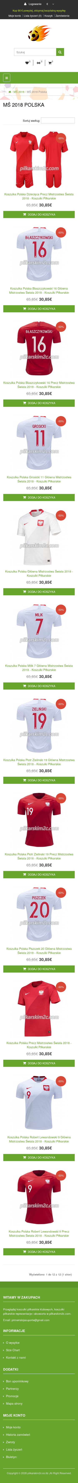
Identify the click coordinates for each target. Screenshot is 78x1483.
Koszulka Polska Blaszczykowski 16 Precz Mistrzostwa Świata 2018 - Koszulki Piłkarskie (39, 385)
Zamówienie (62, 15)
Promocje (12, 1396)
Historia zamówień (18, 1434)
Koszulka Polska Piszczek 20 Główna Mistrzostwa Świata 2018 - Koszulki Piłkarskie (39, 951)
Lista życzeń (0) (33, 15)
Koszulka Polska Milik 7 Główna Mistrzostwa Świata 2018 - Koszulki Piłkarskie (39, 668)
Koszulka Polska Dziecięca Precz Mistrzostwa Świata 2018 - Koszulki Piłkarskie (39, 196)
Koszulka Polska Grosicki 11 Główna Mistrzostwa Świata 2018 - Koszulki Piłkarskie (39, 479)
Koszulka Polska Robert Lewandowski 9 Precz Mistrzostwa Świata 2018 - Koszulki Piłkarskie (39, 1233)
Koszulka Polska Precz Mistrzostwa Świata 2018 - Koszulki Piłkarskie (39, 1045)
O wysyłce (13, 1342)
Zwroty (10, 1442)
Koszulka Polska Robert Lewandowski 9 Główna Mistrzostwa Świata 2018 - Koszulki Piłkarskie (39, 1139)
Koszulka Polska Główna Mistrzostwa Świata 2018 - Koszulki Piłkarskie (39, 573)
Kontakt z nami (16, 1357)
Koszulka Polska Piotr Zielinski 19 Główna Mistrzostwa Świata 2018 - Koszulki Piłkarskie (39, 762)
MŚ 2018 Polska (37, 92)
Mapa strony (14, 1403)
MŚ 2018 (19, 92)
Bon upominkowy (17, 1381)
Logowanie (34, 4)
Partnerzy (12, 1388)
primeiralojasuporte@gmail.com (31, 1320)
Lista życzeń (14, 1449)
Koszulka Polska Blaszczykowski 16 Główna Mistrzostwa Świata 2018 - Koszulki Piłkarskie (39, 290)
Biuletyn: (11, 1457)
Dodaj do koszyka (41, 214)
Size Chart (13, 1350)
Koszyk (49, 15)
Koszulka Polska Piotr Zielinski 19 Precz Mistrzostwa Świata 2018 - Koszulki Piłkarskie (39, 856)
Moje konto (15, 15)
